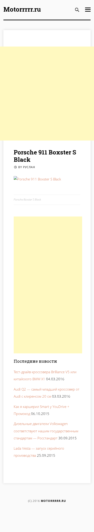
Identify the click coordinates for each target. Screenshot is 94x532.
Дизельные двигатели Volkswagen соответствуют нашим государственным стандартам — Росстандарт (46, 430)
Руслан (29, 167)
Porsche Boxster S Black (27, 199)
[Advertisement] (47, 94)
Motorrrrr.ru (22, 9)
